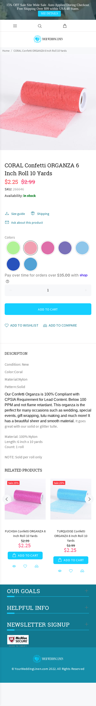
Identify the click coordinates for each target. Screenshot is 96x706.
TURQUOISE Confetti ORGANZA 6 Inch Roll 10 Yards (70, 536)
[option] (48, 102)
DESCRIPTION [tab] (16, 353)
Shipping (43, 214)
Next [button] (89, 499)
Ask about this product (27, 222)
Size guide (18, 214)
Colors (10, 237)
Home (6, 50)
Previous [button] (6, 499)
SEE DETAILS (49, 13)
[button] (13, 247)
